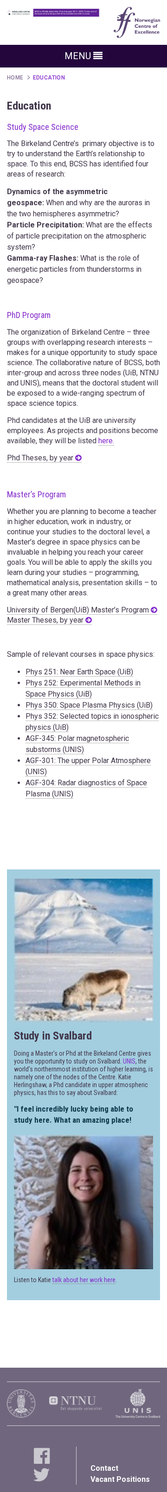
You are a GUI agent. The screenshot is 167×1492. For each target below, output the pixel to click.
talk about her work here (84, 1280)
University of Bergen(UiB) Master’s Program (79, 609)
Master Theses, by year (46, 620)
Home (15, 77)
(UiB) (84, 694)
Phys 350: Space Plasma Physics (80, 705)
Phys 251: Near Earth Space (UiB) (79, 671)
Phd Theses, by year (41, 457)
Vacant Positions (120, 1479)
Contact (104, 1468)
